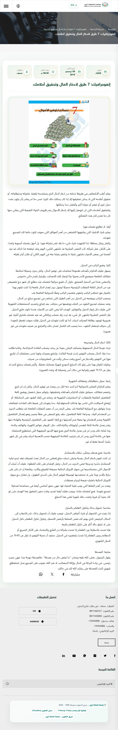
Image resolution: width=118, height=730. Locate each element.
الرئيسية (111, 29)
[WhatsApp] (40, 574)
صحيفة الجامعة (97, 29)
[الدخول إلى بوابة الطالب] (18, 6)
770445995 (94, 621)
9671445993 (95, 616)
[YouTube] (74, 656)
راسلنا (95, 630)
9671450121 (95, 611)
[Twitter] (105, 656)
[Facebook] (63, 574)
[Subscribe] (7, 683)
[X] (52, 574)
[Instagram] (95, 656)
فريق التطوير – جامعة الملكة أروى (59, 717)
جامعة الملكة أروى (96, 705)
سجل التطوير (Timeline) (42, 711)
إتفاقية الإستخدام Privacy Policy (72, 711)
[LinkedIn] (63, 656)
